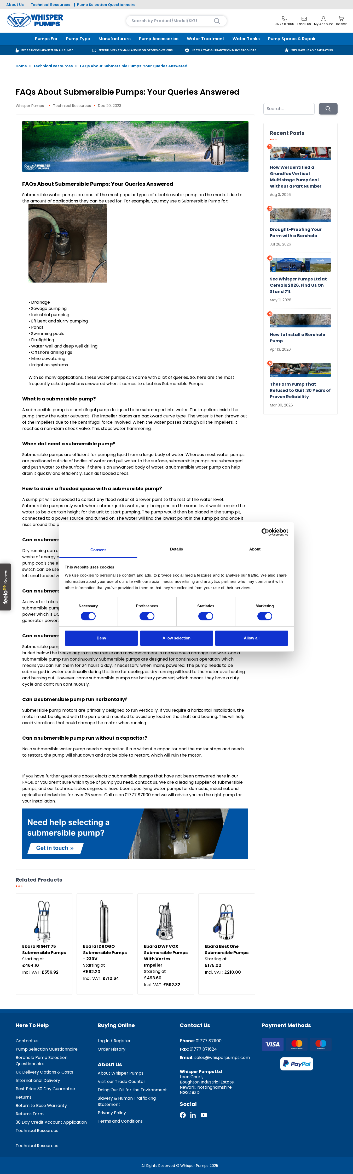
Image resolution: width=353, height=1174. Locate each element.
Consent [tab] (98, 550)
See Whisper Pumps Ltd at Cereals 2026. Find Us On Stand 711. (298, 285)
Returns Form (30, 1114)
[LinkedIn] (193, 1115)
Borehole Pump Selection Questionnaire (41, 1061)
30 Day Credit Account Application (51, 1122)
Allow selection (176, 638)
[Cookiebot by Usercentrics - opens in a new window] (265, 532)
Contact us (27, 1041)
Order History (111, 1049)
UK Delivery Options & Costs (44, 1072)
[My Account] (323, 19)
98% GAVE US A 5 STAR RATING (312, 50)
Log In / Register (114, 1041)
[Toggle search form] (217, 21)
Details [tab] (176, 549)
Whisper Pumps (30, 105)
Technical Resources (50, 4)
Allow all (251, 638)
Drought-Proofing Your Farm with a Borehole (296, 232)
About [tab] (255, 549)
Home (21, 66)
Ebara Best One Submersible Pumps (226, 949)
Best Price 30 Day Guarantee (45, 1089)
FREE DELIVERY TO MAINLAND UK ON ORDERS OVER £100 (136, 50)
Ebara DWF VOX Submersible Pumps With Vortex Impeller (166, 955)
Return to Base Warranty (41, 1106)
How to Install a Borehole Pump (297, 338)
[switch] (147, 616)
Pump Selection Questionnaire (106, 4)
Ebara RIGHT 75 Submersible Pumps (44, 949)
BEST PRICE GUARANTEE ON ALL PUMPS (47, 50)
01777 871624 (203, 1049)
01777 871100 (209, 1041)
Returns (24, 1097)
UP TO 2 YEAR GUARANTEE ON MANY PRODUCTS (224, 50)
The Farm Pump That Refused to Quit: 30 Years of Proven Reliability (300, 390)
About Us (15, 4)
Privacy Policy (112, 1113)
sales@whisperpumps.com (222, 1058)
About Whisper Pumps (120, 1073)
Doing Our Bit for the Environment (132, 1090)
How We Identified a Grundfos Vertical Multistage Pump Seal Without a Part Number (295, 176)
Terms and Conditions (120, 1121)
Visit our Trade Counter (121, 1082)
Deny (101, 638)
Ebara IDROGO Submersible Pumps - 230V (105, 952)
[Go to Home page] (35, 20)
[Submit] (328, 109)
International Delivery (38, 1080)
